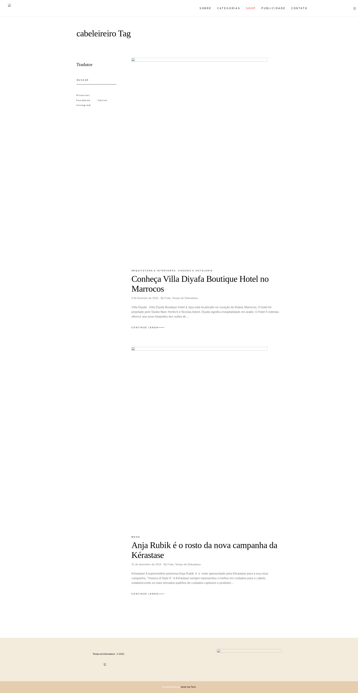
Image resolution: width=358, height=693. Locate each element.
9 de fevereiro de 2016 (145, 298)
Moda (135, 537)
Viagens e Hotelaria (195, 270)
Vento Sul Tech (188, 687)
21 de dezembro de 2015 (146, 564)
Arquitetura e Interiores (153, 270)
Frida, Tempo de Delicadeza (181, 298)
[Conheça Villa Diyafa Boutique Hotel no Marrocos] (199, 160)
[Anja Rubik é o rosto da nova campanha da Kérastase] (199, 438)
